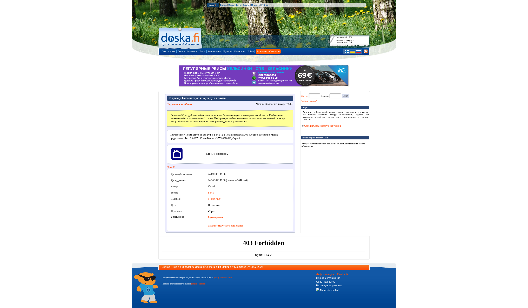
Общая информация (328, 278)
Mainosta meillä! (328, 290)
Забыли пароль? (309, 101)
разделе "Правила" (198, 284)
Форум (223, 5)
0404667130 (214, 198)
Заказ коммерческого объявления (225, 225)
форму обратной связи (223, 278)
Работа (264, 5)
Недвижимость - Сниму (179, 104)
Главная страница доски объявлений (180, 37)
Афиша (246, 5)
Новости (255, 5)
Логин (304, 96)
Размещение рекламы (329, 285)
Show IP (171, 167)
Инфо (231, 5)
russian (212, 5)
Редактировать (215, 217)
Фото (238, 5)
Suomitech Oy (242, 267)
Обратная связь (325, 281)
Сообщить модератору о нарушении (322, 125)
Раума (211, 192)
